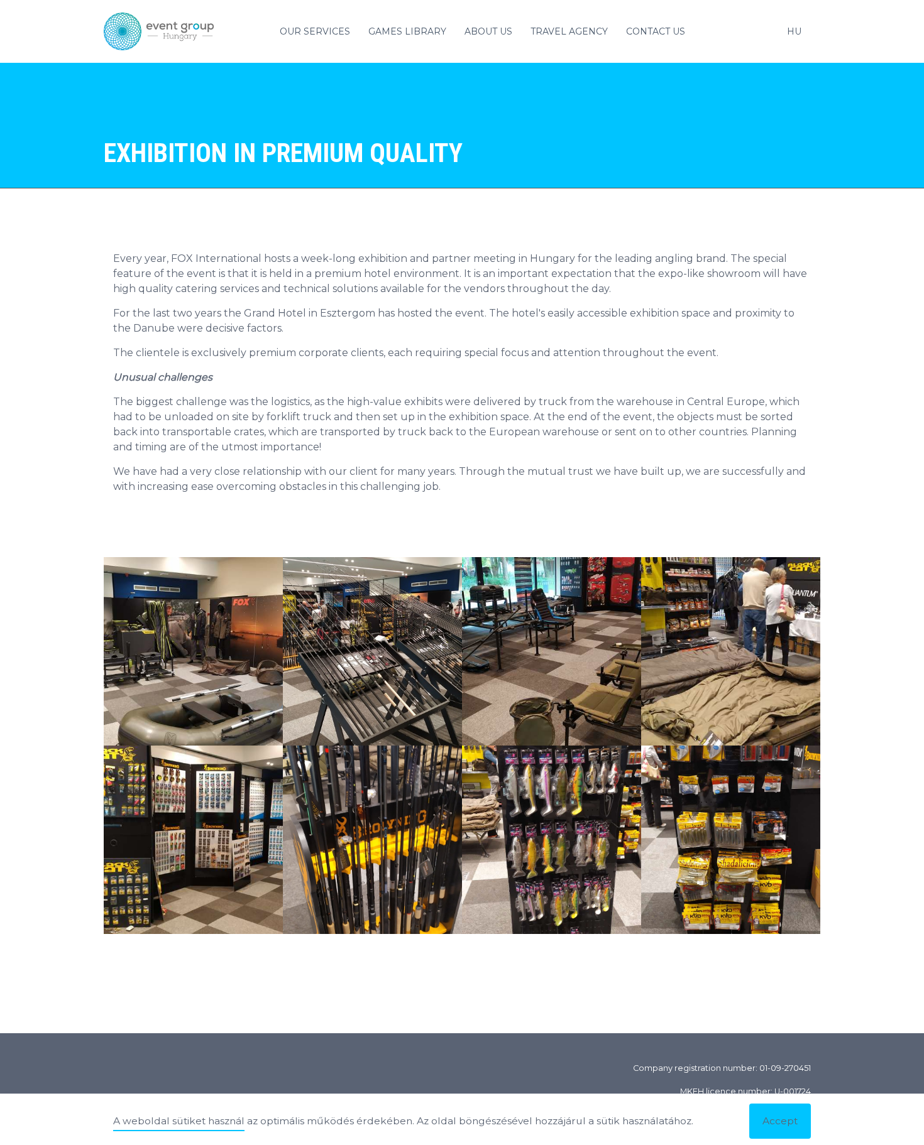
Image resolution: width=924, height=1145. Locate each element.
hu (794, 31)
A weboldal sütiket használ (179, 1121)
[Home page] (163, 31)
